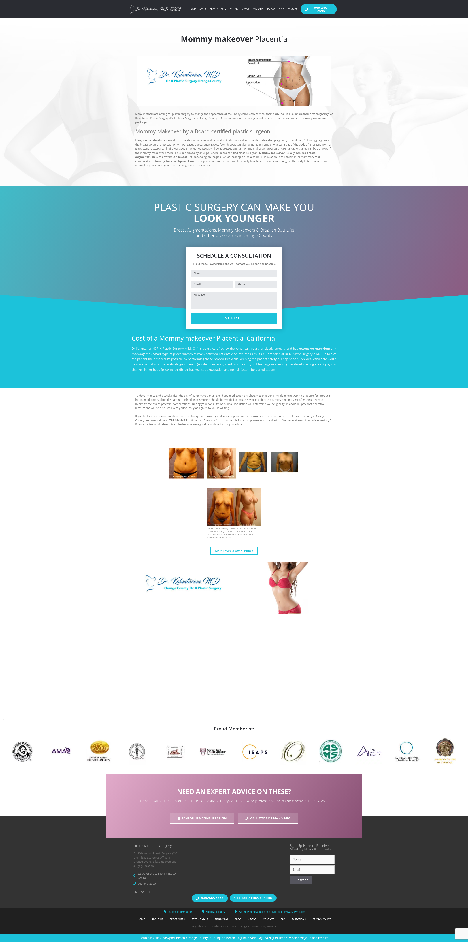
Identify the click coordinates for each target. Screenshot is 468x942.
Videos (245, 9)
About (202, 9)
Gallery (234, 9)
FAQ (283, 919)
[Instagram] (149, 892)
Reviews (271, 9)
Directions (299, 919)
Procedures (216, 9)
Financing (257, 9)
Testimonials (200, 919)
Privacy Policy (322, 919)
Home (193, 9)
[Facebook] (136, 892)
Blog (281, 9)
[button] (234, 718)
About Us (157, 919)
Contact (292, 9)
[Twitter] (142, 892)
